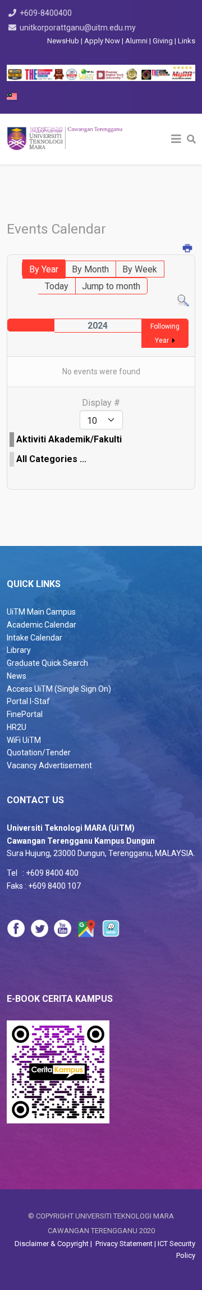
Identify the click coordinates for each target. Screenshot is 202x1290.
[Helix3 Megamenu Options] (176, 139)
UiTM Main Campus (41, 611)
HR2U (16, 727)
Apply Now (102, 41)
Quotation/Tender (39, 752)
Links (186, 41)
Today (56, 286)
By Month (90, 269)
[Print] (187, 249)
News (16, 675)
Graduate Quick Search (47, 663)
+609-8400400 (46, 12)
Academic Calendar (41, 624)
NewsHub (63, 41)
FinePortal (25, 714)
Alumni (137, 41)
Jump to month (111, 286)
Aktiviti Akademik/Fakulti (69, 439)
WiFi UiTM (24, 740)
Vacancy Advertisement (49, 765)
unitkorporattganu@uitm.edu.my (78, 27)
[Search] (183, 300)
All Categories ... (51, 459)
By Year (43, 269)
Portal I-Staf (28, 701)
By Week (139, 269)
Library (19, 650)
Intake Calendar (34, 637)
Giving (163, 41)
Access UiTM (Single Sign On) (59, 688)
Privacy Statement (123, 1243)
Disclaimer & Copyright (52, 1243)
